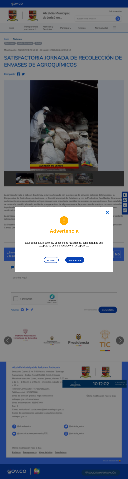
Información (75, 260)
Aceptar (51, 260)
